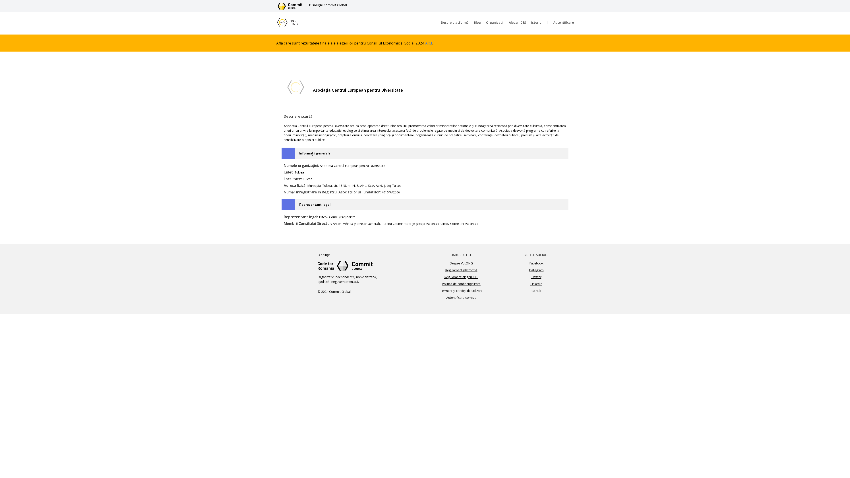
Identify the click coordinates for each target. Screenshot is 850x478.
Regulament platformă (461, 270)
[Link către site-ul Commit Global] (291, 6)
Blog (477, 22)
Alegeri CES (517, 22)
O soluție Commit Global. (328, 5)
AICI (428, 43)
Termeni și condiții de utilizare (461, 291)
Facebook (536, 263)
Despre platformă (455, 22)
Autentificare (563, 22)
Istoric (536, 22)
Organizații (495, 22)
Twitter (536, 277)
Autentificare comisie (461, 297)
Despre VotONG (461, 263)
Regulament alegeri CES (461, 277)
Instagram (536, 270)
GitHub (536, 291)
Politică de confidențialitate (461, 284)
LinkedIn (536, 284)
